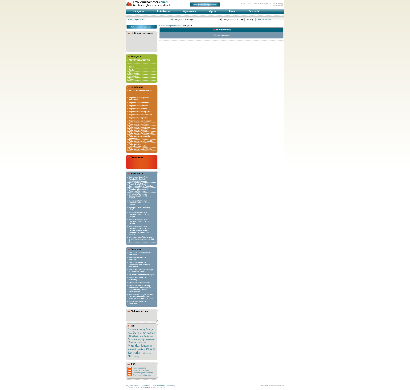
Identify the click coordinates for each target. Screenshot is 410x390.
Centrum (133, 342)
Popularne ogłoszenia (141, 370)
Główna (162, 26)
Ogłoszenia (189, 11)
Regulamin (130, 385)
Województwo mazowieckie (140, 115)
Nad (130, 356)
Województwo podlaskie (139, 124)
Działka (133, 336)
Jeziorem (133, 339)
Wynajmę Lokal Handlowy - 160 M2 (140, 209)
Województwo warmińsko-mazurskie (140, 137)
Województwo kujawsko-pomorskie (139, 99)
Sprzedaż (151, 339)
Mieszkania (133, 76)
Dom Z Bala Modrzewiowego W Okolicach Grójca (141, 271)
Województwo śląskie (138, 130)
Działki (131, 70)
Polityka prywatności (143, 385)
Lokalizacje (163, 11)
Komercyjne (134, 73)
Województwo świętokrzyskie (141, 133)
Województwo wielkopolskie (141, 141)
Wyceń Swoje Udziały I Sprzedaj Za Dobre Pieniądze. (141, 185)
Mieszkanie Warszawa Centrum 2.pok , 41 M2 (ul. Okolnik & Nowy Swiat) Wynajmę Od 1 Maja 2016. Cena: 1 (140, 230)
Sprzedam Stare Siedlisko (139, 283)
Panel (232, 11)
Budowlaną (140, 349)
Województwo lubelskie (139, 103)
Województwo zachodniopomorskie (138, 145)
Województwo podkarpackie (140, 121)
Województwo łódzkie (138, 109)
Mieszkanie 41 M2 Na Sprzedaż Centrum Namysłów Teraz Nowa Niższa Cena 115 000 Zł (141, 296)
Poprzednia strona (175, 26)
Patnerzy (170, 385)
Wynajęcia (149, 332)
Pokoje (131, 79)
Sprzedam (135, 352)
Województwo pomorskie (139, 127)
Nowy (143, 330)
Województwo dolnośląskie (140, 149)
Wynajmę (142, 339)
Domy (131, 67)
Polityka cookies (159, 385)
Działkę (151, 349)
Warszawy (147, 353)
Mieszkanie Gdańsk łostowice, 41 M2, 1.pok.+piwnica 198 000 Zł (141, 239)
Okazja (149, 329)
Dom (135, 332)
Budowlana (134, 329)
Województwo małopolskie (140, 112)
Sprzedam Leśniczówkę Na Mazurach (140, 254)
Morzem (150, 336)
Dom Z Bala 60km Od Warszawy (137, 279)
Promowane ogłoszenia (142, 375)
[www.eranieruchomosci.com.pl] (150, 8)
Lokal (141, 336)
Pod (146, 336)
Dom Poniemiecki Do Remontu (137, 259)
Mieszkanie (136, 345)
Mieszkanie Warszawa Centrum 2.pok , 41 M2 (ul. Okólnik (140, 196)
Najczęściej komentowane (143, 373)
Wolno (130, 333)
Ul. (140, 333)
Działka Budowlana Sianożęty (141, 275)
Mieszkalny (142, 342)
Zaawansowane (264, 19)
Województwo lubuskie (138, 106)
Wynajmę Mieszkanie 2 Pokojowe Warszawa (138, 190)
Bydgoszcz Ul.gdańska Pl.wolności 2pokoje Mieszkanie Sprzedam (138, 179)
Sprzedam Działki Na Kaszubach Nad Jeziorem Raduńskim (139, 265)
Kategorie (138, 11)
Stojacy (136, 356)
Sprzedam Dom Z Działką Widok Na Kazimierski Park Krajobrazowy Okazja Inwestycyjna (140, 288)
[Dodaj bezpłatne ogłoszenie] (205, 6)
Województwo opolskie (138, 118)
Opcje (212, 11)
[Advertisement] (142, 42)
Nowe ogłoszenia (139, 368)
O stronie (253, 11)
